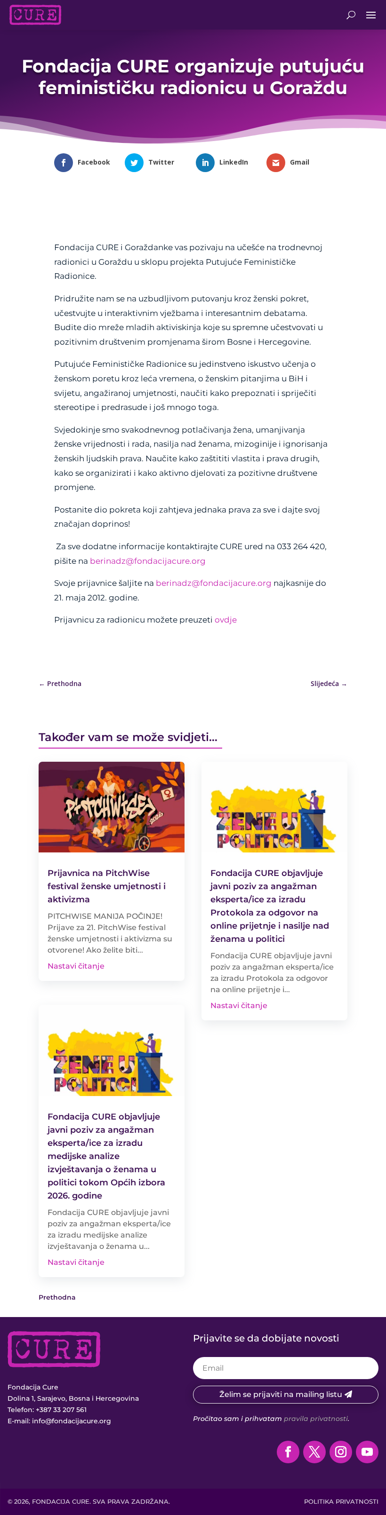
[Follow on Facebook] (288, 1452)
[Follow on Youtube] (367, 1452)
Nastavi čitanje (76, 966)
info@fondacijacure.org (71, 1421)
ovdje (226, 619)
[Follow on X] (314, 1452)
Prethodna (57, 1297)
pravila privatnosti (316, 1418)
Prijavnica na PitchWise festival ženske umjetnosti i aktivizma (107, 886)
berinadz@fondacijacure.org (148, 561)
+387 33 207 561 (61, 1409)
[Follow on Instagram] (341, 1452)
